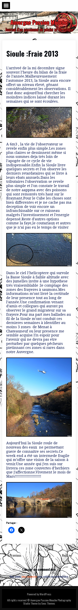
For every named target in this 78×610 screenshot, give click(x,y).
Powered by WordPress (39, 594)
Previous (15, 555)
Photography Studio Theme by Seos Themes (47, 601)
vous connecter (29, 576)
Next (65, 555)
